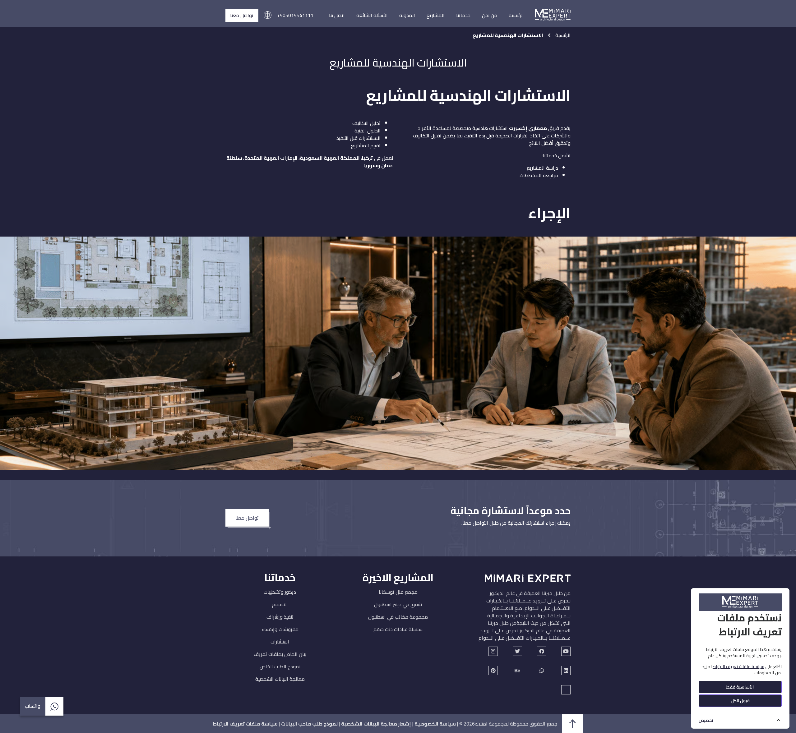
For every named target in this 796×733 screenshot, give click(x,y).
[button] (267, 15)
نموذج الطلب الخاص (280, 666)
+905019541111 (295, 15)
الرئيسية (516, 15)
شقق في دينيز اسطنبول (398, 604)
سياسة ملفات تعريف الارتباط (245, 723)
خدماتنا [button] (463, 15)
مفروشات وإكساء (279, 629)
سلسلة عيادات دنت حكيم (398, 629)
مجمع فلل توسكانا (398, 592)
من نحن (489, 15)
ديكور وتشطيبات (280, 592)
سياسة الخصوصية (435, 723)
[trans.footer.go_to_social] (566, 651)
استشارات (280, 641)
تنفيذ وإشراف (280, 616)
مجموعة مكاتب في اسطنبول (398, 616)
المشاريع (436, 15)
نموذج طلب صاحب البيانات (309, 723)
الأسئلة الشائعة (372, 15)
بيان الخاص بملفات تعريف (280, 654)
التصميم (280, 604)
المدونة (407, 15)
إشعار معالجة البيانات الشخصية (376, 723)
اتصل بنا (337, 15)
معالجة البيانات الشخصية (280, 679)
